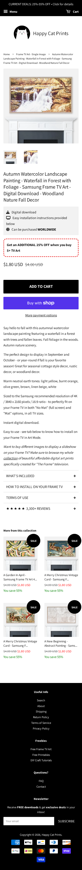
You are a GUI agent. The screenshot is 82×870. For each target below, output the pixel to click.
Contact (41, 787)
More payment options (41, 315)
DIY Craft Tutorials (41, 760)
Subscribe (66, 821)
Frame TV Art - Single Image (31, 54)
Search (41, 700)
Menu (13, 12)
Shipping (41, 711)
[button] (41, 475)
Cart (75, 12)
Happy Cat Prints (52, 835)
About (41, 706)
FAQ (41, 781)
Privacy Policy (41, 728)
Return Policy (41, 717)
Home (6, 54)
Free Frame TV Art (41, 749)
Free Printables (41, 755)
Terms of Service (41, 723)
